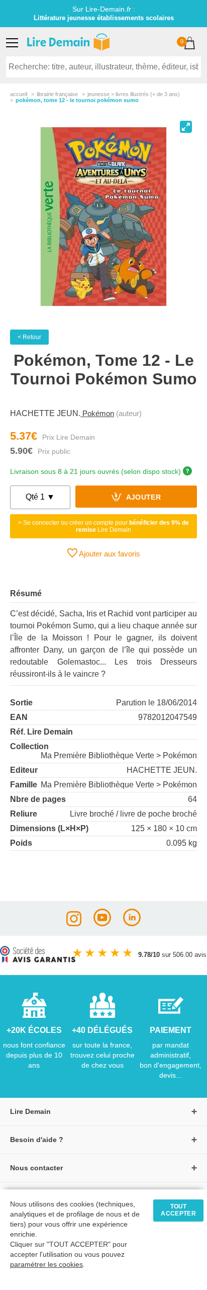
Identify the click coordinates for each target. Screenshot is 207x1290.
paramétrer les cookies (46, 1264)
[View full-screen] (186, 127)
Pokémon (97, 413)
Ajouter (142, 498)
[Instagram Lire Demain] (73, 923)
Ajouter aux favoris (108, 553)
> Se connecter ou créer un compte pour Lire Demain (103, 526)
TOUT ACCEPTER (178, 1210)
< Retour (29, 337)
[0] (189, 44)
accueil (18, 94)
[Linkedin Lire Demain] (132, 923)
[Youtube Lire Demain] (102, 923)
